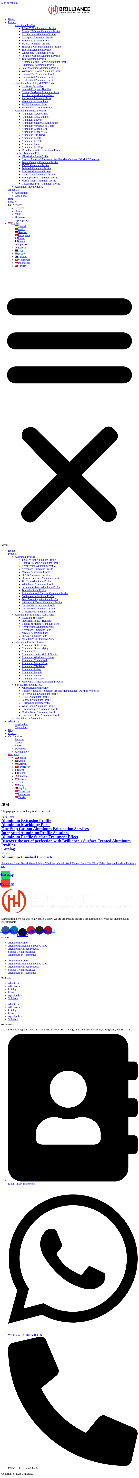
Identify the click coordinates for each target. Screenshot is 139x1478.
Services (19, 208)
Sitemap (37, 1473)
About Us (13, 189)
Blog (10, 198)
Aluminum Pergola (32, 141)
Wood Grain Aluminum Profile (38, 174)
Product (12, 22)
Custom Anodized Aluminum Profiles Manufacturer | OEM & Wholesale (61, 159)
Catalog (19, 211)
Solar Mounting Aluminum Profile (40, 67)
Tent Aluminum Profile (34, 58)
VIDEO (19, 214)
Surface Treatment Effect (28, 153)
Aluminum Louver (32, 119)
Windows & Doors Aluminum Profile (42, 71)
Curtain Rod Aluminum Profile (38, 77)
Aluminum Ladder (32, 144)
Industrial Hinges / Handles (36, 89)
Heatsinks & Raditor (33, 86)
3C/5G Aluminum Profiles (36, 43)
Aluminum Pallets (31, 138)
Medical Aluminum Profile (36, 40)
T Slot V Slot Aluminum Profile (39, 28)
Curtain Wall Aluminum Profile (38, 74)
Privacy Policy (51, 1473)
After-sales (14, 986)
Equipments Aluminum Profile (38, 64)
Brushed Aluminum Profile (36, 171)
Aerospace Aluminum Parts (36, 98)
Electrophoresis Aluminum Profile (40, 177)
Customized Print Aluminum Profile (41, 183)
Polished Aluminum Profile (36, 168)
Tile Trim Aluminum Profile (36, 49)
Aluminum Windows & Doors (38, 125)
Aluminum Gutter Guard (35, 113)
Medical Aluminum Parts (35, 101)
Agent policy (22, 220)
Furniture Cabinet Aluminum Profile (41, 55)
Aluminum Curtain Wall (34, 128)
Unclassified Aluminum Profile (38, 80)
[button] (69, 408)
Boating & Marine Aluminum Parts (40, 92)
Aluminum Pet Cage (33, 147)
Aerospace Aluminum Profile (37, 37)
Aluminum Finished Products (30, 110)
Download (20, 217)
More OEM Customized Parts (38, 107)
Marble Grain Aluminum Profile (39, 180)
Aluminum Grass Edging (35, 116)
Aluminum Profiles (25, 25)
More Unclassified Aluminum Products (42, 150)
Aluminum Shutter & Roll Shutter (40, 122)
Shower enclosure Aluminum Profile (41, 46)
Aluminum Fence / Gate (34, 131)
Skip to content (9, 2)
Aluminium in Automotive (29, 186)
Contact (12, 201)
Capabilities (21, 195)
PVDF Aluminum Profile (35, 165)
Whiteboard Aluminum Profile (38, 52)
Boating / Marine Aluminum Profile (41, 31)
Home (11, 19)
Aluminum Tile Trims (33, 134)
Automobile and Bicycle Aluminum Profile (45, 61)
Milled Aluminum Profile (35, 156)
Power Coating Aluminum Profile (40, 162)
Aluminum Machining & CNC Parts (34, 83)
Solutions (13, 998)
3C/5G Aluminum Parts (34, 104)
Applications (21, 192)
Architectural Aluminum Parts (38, 95)
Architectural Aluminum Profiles (39, 34)
